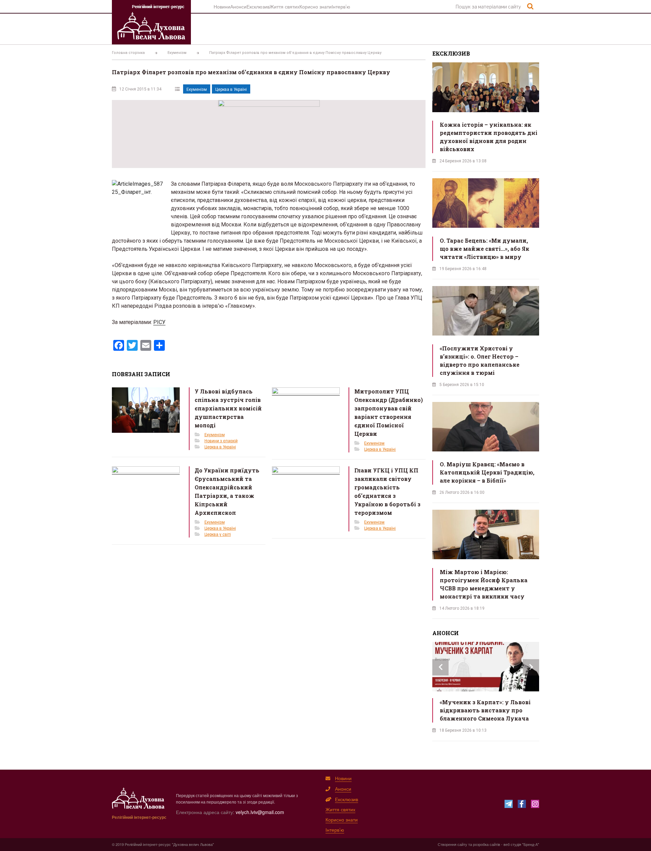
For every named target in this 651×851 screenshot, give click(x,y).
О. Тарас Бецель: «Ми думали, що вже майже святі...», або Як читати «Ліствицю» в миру (484, 248)
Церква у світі (217, 534)
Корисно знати (315, 6)
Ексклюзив (258, 6)
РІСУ (159, 322)
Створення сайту (452, 844)
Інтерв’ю (341, 6)
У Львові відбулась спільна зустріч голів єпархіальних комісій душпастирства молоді (228, 408)
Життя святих (284, 6)
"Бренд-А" (530, 844)
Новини (222, 6)
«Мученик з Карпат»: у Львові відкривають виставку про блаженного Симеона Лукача (485, 710)
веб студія (512, 844)
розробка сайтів (486, 844)
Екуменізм (196, 89)
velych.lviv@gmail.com (260, 812)
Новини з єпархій (221, 441)
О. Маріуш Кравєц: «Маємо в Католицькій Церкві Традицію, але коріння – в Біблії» (487, 472)
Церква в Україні (231, 89)
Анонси (238, 6)
